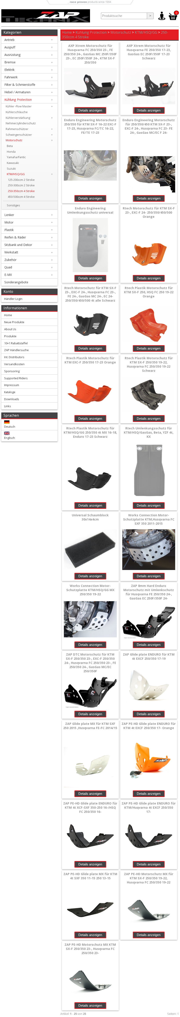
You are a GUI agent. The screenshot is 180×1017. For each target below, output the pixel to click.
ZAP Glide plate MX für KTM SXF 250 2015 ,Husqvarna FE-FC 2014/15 (90, 726)
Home (67, 32)
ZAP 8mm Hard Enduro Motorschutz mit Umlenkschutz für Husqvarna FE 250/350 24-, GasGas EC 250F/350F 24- (148, 592)
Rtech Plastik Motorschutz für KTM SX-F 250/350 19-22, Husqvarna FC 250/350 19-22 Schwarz (149, 364)
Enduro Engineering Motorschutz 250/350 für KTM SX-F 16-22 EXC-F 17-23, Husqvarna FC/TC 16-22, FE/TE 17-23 (90, 126)
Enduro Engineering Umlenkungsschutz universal (90, 210)
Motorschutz (120, 32)
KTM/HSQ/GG (146, 32)
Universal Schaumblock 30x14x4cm (90, 517)
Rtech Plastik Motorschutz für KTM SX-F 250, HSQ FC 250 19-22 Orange (148, 292)
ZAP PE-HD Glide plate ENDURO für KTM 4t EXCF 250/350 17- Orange (149, 726)
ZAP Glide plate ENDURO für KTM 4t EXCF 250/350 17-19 (149, 656)
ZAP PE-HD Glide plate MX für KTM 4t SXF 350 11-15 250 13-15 (90, 876)
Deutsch (9, 427)
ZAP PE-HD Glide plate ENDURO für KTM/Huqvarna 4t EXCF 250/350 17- (149, 807)
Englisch (9, 438)
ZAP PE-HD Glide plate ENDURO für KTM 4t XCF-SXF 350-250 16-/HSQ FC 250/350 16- (90, 807)
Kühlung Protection (91, 32)
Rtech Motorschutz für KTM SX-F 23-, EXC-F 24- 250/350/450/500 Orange (149, 212)
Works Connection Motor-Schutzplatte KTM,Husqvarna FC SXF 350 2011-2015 (148, 519)
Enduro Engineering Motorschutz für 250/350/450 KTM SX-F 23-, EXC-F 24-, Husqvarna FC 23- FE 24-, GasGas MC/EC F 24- (148, 126)
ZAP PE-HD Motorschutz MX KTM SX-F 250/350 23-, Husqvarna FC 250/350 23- (90, 948)
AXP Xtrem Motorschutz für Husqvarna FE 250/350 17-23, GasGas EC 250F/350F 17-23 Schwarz (149, 52)
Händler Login (13, 299)
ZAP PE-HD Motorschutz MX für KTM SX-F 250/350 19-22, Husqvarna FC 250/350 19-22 (148, 878)
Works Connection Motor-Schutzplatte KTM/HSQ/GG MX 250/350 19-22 (90, 590)
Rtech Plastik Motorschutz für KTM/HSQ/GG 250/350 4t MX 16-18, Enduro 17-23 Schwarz (90, 432)
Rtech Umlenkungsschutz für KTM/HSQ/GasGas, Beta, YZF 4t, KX (148, 432)
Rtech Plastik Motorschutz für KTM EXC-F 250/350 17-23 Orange (90, 360)
